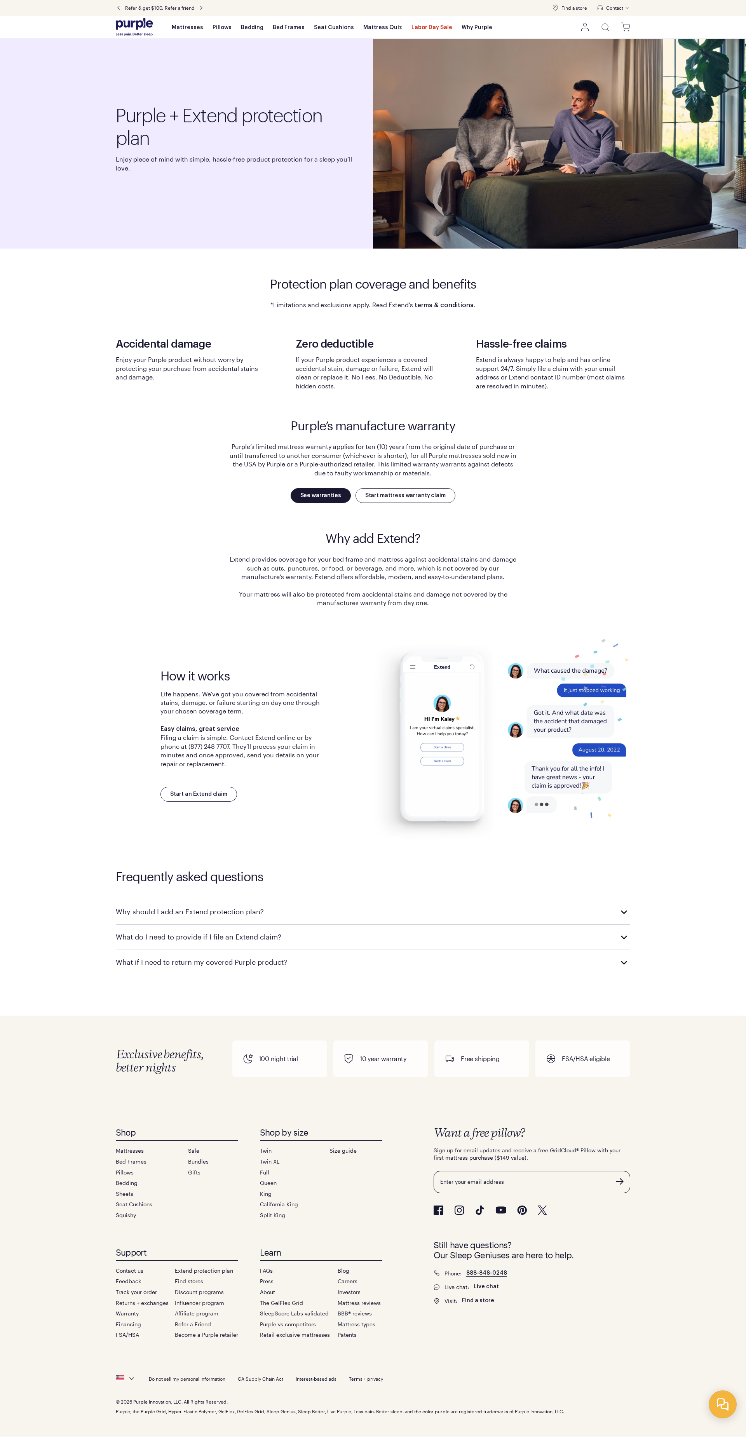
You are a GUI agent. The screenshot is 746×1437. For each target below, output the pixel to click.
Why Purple (477, 27)
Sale (193, 1150)
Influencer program (199, 1303)
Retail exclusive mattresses (295, 1334)
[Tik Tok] (480, 1210)
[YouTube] (500, 1210)
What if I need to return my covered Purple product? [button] (201, 962)
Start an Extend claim (198, 794)
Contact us (129, 1270)
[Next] (201, 8)
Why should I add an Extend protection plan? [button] (190, 911)
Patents (347, 1334)
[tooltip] (613, 8)
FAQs (266, 1270)
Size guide (343, 1150)
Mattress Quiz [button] (382, 27)
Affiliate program (196, 1313)
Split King (272, 1215)
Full (264, 1172)
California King (279, 1204)
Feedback (128, 1281)
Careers (347, 1281)
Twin (266, 1150)
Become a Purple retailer (206, 1334)
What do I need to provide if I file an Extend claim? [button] (198, 936)
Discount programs (199, 1292)
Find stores (189, 1281)
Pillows (222, 27)
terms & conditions (444, 305)
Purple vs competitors (288, 1324)
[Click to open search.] (605, 27)
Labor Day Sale (431, 27)
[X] (542, 1210)
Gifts (194, 1172)
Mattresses (187, 27)
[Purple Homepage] (134, 27)
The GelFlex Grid (281, 1303)
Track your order (136, 1292)
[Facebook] (438, 1210)
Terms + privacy (366, 1378)
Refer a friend (180, 7)
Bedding (252, 27)
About (267, 1292)
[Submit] (620, 1181)
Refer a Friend (193, 1324)
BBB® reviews (355, 1313)
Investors (349, 1292)
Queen (268, 1183)
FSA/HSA (127, 1334)
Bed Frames (289, 27)
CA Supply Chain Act (260, 1378)
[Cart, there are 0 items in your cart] (625, 27)
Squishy (126, 1215)
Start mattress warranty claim (405, 495)
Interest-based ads (316, 1378)
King (266, 1193)
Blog (343, 1270)
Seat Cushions (334, 27)
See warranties (320, 495)
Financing (128, 1324)
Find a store (574, 7)
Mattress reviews (359, 1303)
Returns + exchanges (142, 1303)
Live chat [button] (486, 1286)
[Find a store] (555, 8)
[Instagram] (459, 1210)
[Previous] (118, 8)
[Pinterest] (522, 1210)
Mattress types (356, 1324)
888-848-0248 (486, 1273)
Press (267, 1281)
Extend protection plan (204, 1270)
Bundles (198, 1161)
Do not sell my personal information (187, 1378)
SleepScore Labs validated (294, 1313)
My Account (585, 27)
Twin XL (269, 1161)
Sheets (124, 1193)
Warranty (127, 1313)
